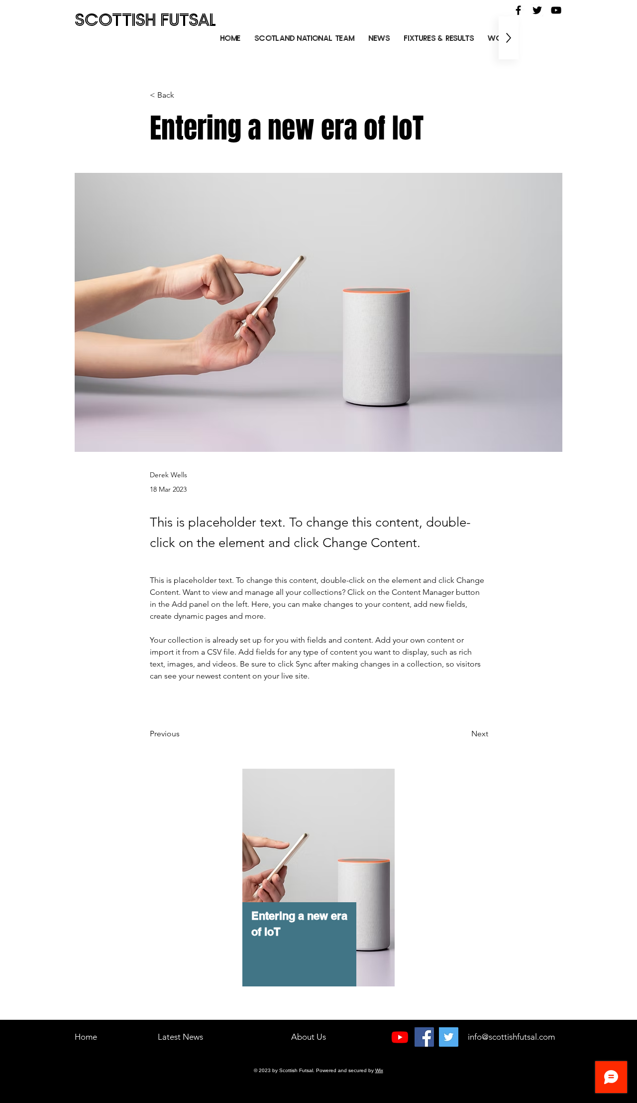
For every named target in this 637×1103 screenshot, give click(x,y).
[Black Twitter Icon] (537, 10)
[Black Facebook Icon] (518, 10)
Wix (379, 1070)
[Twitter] (448, 1037)
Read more (85, 1060)
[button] (439, 37)
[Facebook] (424, 1037)
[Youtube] (400, 1037)
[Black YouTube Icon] (556, 10)
